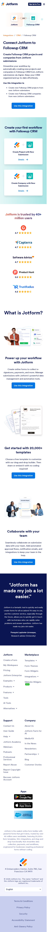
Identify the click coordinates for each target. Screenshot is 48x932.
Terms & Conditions (23, 901)
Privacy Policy (23, 907)
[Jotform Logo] (10, 4)
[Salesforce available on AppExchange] (23, 815)
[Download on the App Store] (23, 805)
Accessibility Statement (23, 920)
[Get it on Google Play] (23, 797)
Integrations (8, 35)
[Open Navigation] (44, 4)
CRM (18, 35)
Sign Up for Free (34, 4)
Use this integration (23, 105)
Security (23, 913)
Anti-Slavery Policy (23, 926)
